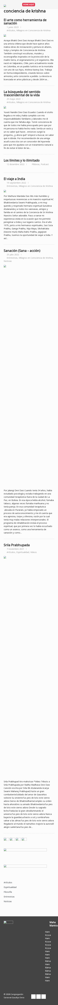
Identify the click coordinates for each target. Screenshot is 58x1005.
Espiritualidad (22, 552)
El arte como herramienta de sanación (25, 21)
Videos (33, 552)
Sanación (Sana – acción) (22, 251)
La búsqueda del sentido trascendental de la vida (22, 93)
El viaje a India (14, 179)
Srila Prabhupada (17, 545)
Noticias (8, 261)
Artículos (11, 30)
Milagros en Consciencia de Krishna (33, 30)
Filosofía (8, 891)
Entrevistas (12, 186)
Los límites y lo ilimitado (22, 160)
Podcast (45, 164)
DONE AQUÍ (28, 4)
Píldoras (36, 164)
